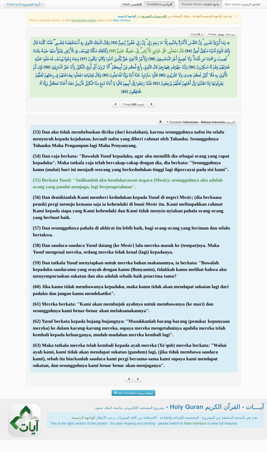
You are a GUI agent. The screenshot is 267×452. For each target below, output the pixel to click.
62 (156, 83)
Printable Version (200, 4)
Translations (159, 4)
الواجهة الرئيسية (127, 16)
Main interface (121, 20)
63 (124, 91)
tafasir (132, 4)
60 (162, 75)
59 (47, 67)
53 (114, 42)
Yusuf (222, 34)
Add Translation (135, 393)
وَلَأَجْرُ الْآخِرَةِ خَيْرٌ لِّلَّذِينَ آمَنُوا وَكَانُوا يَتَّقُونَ (117, 59)
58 (192, 67)
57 (83, 59)
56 (152, 59)
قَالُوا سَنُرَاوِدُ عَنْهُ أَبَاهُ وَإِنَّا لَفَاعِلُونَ (133, 75)
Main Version (242, 4)
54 (188, 51)
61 (105, 75)
